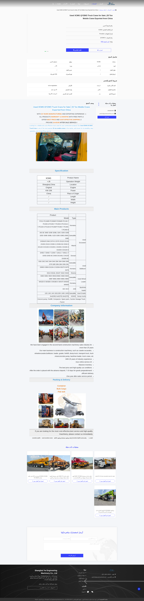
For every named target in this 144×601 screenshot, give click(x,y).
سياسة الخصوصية (104, 599)
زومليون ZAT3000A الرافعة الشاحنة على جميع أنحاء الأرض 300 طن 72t (105, 511)
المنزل (101, 4)
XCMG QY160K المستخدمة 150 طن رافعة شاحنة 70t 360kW (37, 477)
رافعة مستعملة (102, 10)
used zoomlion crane (47, 438)
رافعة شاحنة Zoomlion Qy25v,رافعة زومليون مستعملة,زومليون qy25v (70, 438)
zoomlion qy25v (36, 438)
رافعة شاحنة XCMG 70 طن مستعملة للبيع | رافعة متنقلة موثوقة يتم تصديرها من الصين (59, 477)
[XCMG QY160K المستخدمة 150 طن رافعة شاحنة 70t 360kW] (38, 463)
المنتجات (94, 4)
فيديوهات (86, 4)
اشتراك (52, 587)
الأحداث (65, 4)
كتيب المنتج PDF (105, 41)
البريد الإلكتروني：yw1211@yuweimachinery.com (103, 577)
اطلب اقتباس (77, 50)
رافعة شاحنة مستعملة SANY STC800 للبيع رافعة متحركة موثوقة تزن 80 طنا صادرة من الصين (82, 477)
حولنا (79, 4)
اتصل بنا (72, 4)
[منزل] (111, 3)
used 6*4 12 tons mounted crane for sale (105, 476)
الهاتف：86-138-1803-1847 (108, 574)
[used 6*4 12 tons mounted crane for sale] (105, 463)
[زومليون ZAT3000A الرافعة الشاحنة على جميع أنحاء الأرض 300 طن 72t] (105, 497)
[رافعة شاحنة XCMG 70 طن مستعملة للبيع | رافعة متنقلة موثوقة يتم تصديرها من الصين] (59, 463)
